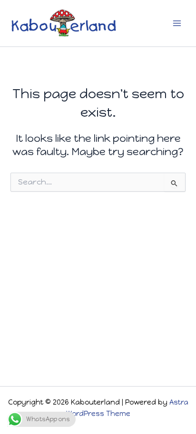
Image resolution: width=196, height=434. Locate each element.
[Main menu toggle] (176, 23)
